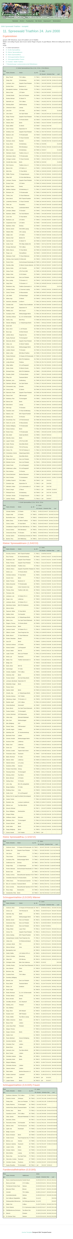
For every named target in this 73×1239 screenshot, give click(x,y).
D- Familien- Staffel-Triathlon (14, 61)
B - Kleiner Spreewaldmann (14, 52)
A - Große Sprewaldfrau (13, 50)
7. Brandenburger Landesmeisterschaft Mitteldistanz (21, 64)
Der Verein (38, 21)
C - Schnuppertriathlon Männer (15, 57)
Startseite (15, 21)
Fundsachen (30, 21)
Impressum (46, 21)
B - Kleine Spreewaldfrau (13, 54)
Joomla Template (27, 1232)
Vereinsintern (57, 21)
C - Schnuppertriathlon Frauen (15, 59)
